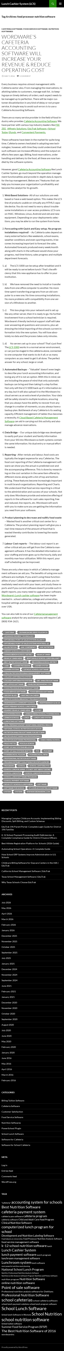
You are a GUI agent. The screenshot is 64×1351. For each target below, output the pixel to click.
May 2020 (6, 1041)
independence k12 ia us (49, 703)
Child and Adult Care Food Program (36, 1219)
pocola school (27, 743)
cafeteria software (10, 1220)
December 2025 (9, 936)
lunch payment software (19, 1255)
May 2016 (6, 1063)
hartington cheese (30, 695)
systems (19, 792)
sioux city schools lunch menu (18, 784)
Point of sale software (21, 1287)
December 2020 (9, 1002)
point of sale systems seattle (18, 751)
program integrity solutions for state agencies (26, 762)
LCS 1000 (14, 347)
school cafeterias (17, 1299)
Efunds (12, 132)
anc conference (28, 647)
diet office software (14, 684)
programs (9, 766)
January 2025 (8, 963)
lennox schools (11, 718)
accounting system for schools (36, 1202)
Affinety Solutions (17, 128)
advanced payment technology (19, 636)
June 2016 (6, 1058)
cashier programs (21, 666)
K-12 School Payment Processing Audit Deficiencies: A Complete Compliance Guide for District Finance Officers (29, 836)
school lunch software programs (20, 777)
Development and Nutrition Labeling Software (28, 1235)
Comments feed (9, 1176)
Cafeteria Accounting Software (40, 121)
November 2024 (9, 974)
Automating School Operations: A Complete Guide (26, 849)
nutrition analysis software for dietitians (24, 732)
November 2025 (9, 941)
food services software (41, 692)
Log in (4, 1165)
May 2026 (6, 908)
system (7, 792)
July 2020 (6, 1030)
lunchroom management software (21, 1258)
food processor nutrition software (21, 688)
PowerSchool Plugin (11, 1128)
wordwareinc (8, 1334)
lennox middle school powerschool (42, 714)
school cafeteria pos (40, 766)
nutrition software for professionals (22, 736)
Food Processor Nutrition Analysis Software (42, 1239)
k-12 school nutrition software (24, 1246)
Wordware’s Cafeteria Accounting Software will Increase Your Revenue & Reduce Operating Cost (26, 53)
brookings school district (44, 662)
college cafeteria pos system (18, 677)
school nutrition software (25, 1319)
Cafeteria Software (12, 29)
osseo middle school (50, 740)
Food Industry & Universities (12, 1239)
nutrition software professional (20, 740)
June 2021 (6, 986)
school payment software (16, 781)
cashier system (41, 666)
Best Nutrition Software (15, 662)
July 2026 (6, 902)
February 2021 (9, 991)
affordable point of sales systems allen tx (24, 640)
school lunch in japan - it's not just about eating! (27, 769)
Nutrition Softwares (11, 1122)
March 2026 (7, 919)
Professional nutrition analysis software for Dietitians (27, 1291)
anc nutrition (46, 647)
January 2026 (8, 930)
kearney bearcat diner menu (17, 710)
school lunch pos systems (37, 773)
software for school (14, 788)
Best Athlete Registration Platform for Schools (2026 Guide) (30, 843)
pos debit (48, 751)
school (21, 766)
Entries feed (7, 1170)
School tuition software (12, 1324)
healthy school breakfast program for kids (25, 699)
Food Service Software (35, 29)
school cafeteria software (45, 1300)
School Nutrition (47, 1313)
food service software (15, 692)
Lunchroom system (16, 1262)
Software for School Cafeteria (16, 1145)
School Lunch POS (12, 773)
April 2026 (7, 913)
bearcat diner (43, 655)
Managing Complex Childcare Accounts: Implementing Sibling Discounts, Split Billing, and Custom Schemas (31, 819)
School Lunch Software (13, 1134)
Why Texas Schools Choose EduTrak (19, 882)
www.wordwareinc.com (38, 792)
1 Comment (25, 76)
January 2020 (8, 1052)
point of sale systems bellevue (18, 747)
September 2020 (9, 1019)
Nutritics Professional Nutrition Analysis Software (20, 1273)
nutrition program (10, 1279)
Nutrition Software (32, 1279)
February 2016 (9, 1080)
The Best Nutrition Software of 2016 (29, 1331)
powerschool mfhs (38, 755)
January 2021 (8, 997)
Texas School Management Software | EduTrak (24, 876)
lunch (26, 718)
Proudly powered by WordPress (14, 1347)
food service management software (20, 1241)
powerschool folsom (14, 755)
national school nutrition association (22, 729)
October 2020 (8, 1013)
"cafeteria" (9, 632)
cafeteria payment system (23, 1211)
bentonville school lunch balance (43, 658)
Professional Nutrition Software (20, 758)
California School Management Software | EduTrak (26, 871)
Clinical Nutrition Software (17, 1222)
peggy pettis (10, 743)
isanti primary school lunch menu (20, 706)
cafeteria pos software (12, 1216)
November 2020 (9, 1008)
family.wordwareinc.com (40, 684)
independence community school (19, 703)
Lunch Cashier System (19, 1250)
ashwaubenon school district (18, 655)
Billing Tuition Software (13, 1100)
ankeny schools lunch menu (17, 651)
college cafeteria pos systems (18, 681)
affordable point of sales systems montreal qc (26, 643)
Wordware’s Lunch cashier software (20, 595)
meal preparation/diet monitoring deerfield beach (28, 725)
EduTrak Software (36, 128)
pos (37, 751)
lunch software (38, 1263)
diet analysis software (47, 681)
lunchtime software (14, 721)
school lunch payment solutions (15, 1304)
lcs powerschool (12, 714)
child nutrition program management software (27, 673)
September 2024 (9, 980)
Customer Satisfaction (12, 1111)
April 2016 (7, 1069)
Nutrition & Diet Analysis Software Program (18, 1276)
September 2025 (9, 952)
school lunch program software (43, 1304)
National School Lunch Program (23, 1269)
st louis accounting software (43, 788)
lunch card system (42, 718)
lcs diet (38, 710)
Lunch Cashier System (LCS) (18, 3)
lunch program (44, 1255)
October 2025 (8, 947)
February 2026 (9, 924)
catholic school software (36, 669)
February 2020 (9, 1047)
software (42, 784)
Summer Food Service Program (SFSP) (24, 1326)
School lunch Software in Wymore (16, 1315)
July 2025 (6, 958)
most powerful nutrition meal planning (16, 1266)
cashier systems (11, 669)
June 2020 (6, 1036)
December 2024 (9, 969)
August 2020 (8, 1024)
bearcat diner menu (13, 658)
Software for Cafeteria (12, 1139)
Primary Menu (60, 3)
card (6, 666)
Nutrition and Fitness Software (46, 1276)
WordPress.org (9, 1182)
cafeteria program (35, 1216)
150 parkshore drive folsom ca (33, 632)
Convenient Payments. (34, 132)
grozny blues (10, 695)
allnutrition (10, 647)
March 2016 (7, 1074)
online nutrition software (18, 1283)
